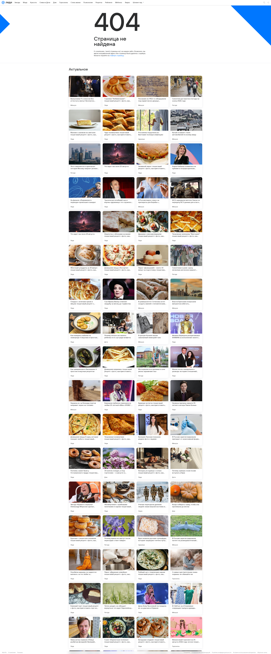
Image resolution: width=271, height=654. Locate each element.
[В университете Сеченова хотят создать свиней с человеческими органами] (152, 294)
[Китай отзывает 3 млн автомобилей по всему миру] (186, 125)
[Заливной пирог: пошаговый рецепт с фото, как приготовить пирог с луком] (152, 159)
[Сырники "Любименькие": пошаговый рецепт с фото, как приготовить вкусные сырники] (118, 91)
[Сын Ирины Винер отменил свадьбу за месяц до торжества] (118, 294)
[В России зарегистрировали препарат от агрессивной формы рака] (186, 430)
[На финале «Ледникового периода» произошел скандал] (85, 193)
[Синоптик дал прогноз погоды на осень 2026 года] (186, 91)
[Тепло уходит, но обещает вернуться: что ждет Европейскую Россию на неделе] (118, 599)
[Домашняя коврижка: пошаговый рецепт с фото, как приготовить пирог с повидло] (118, 362)
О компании (12, 652)
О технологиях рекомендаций (201, 652)
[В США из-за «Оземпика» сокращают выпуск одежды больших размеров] (186, 599)
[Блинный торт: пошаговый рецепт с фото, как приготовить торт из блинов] (85, 599)
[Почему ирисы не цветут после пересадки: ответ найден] (118, 531)
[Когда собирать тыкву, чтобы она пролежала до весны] (186, 497)
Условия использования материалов (244, 652)
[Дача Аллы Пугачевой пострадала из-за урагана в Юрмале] (152, 599)
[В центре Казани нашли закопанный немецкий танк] (152, 328)
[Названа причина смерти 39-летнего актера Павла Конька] (186, 396)
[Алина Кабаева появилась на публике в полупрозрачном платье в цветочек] (186, 159)
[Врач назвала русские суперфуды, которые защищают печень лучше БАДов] (152, 531)
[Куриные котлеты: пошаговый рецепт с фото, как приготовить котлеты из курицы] (152, 396)
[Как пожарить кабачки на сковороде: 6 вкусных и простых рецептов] (85, 328)
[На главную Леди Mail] (8, 2)
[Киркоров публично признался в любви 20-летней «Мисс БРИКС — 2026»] (118, 396)
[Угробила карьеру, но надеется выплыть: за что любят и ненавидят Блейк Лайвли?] (85, 565)
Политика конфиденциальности (221, 652)
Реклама (20, 652)
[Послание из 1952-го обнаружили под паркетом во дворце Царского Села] (152, 91)
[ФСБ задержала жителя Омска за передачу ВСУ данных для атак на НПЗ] (186, 193)
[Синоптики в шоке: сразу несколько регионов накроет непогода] (186, 261)
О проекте (187, 652)
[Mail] (3, 2)
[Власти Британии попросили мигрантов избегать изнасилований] (186, 294)
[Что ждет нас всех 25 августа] (118, 159)
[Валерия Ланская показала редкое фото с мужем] (152, 430)
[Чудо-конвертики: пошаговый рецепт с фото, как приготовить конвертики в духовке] (118, 125)
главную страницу (117, 56)
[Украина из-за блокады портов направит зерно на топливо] (85, 396)
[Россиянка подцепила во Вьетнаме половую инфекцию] (152, 125)
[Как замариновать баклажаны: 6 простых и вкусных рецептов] (85, 362)
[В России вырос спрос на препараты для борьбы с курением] (152, 193)
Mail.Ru (4, 652)
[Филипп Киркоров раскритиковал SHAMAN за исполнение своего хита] (186, 328)
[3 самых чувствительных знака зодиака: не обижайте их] (186, 565)
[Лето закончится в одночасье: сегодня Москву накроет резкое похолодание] (85, 159)
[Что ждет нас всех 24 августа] (85, 227)
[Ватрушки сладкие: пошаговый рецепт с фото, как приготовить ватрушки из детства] (152, 633)
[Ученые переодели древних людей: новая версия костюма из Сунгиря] (152, 497)
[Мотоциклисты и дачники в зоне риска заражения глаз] (152, 362)
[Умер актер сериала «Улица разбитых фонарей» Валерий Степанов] (85, 633)
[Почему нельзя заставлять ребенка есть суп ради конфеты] (118, 328)
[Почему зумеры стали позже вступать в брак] (186, 463)
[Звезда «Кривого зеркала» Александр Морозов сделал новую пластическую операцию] (85, 497)
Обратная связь (262, 652)
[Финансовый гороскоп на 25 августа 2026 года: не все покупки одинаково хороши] (186, 633)
